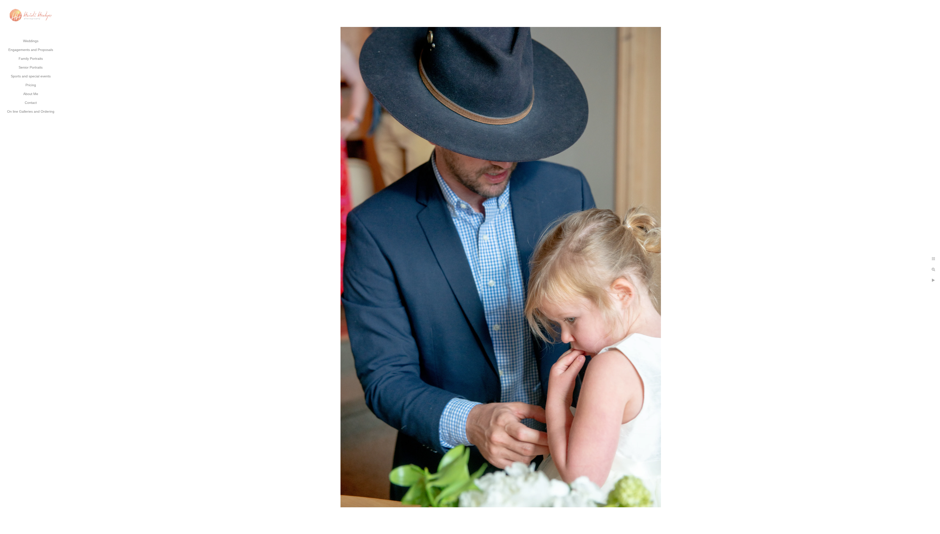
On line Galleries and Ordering (30, 111)
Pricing (30, 85)
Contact (31, 103)
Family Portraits (31, 59)
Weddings (30, 41)
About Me (30, 94)
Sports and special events (31, 76)
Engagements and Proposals (30, 50)
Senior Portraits (31, 67)
